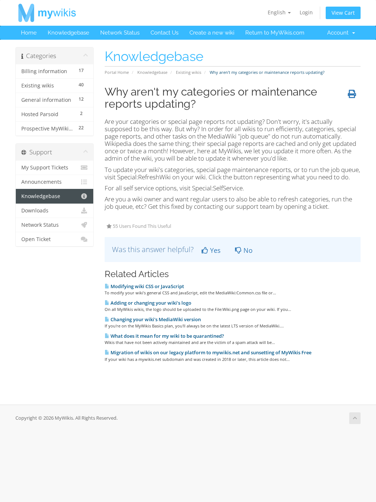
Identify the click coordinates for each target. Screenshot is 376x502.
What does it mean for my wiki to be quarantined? (166, 336)
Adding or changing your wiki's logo (150, 303)
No (247, 250)
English (277, 12)
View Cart (343, 12)
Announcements (41, 182)
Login (306, 12)
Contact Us (164, 32)
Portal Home (117, 72)
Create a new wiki (211, 32)
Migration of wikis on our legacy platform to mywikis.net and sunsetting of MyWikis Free (210, 352)
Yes (214, 250)
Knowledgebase (68, 32)
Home (29, 32)
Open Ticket (36, 239)
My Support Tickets (44, 167)
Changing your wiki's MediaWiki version (155, 319)
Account (339, 32)
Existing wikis (188, 72)
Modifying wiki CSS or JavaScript (146, 286)
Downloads (34, 210)
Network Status (120, 32)
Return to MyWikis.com (274, 32)
